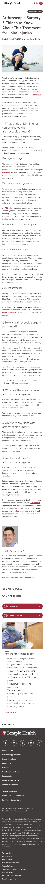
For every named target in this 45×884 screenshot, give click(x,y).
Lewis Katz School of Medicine (14, 796)
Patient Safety (7, 776)
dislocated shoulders (26, 255)
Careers (5, 768)
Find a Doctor (7, 751)
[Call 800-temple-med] (35, 3)
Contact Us (6, 763)
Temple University (9, 791)
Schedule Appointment (11, 755)
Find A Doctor (13, 606)
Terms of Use (6, 853)
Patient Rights (7, 856)
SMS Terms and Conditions (11, 876)
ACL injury (9, 208)
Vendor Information (10, 785)
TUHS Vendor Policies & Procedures (14, 869)
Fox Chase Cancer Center (12, 800)
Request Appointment (16, 615)
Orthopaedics (14, 596)
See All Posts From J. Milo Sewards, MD (18, 578)
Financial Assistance (10, 780)
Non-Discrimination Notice (11, 863)
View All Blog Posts (36, 11)
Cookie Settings (7, 866)
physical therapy (9, 313)
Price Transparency (9, 879)
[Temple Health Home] (12, 3)
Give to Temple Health (11, 772)
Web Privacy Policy (8, 872)
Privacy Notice (7, 860)
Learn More (9, 712)
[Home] (22, 733)
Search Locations (9, 759)
